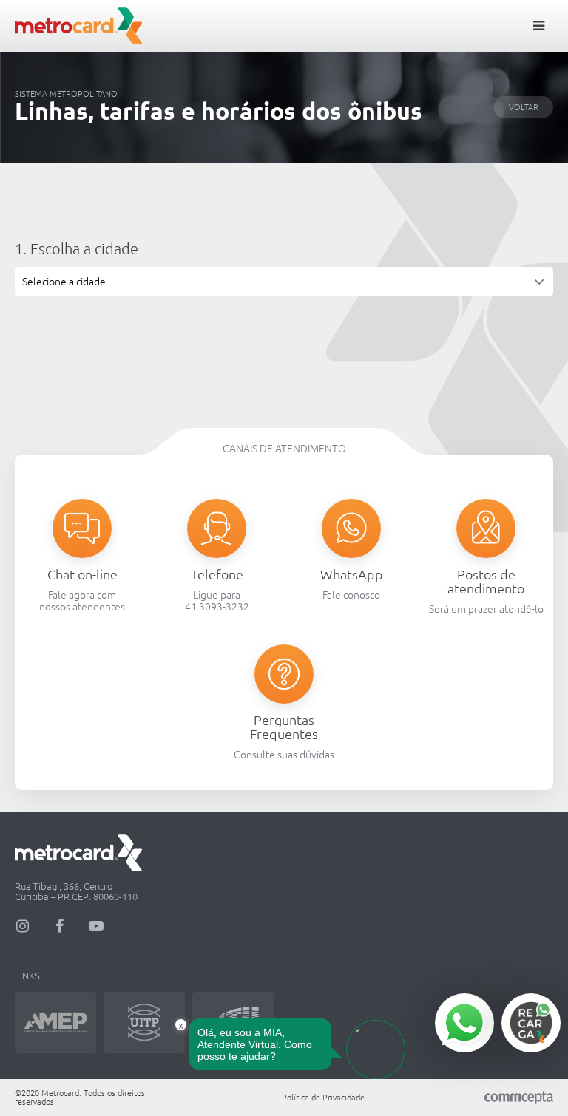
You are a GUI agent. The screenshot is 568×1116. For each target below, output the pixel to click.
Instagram (22, 926)
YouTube (96, 926)
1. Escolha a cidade (76, 248)
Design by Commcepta (518, 1098)
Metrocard (78, 25)
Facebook (59, 926)
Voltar (523, 107)
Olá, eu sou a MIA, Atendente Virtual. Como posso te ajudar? (254, 1044)
